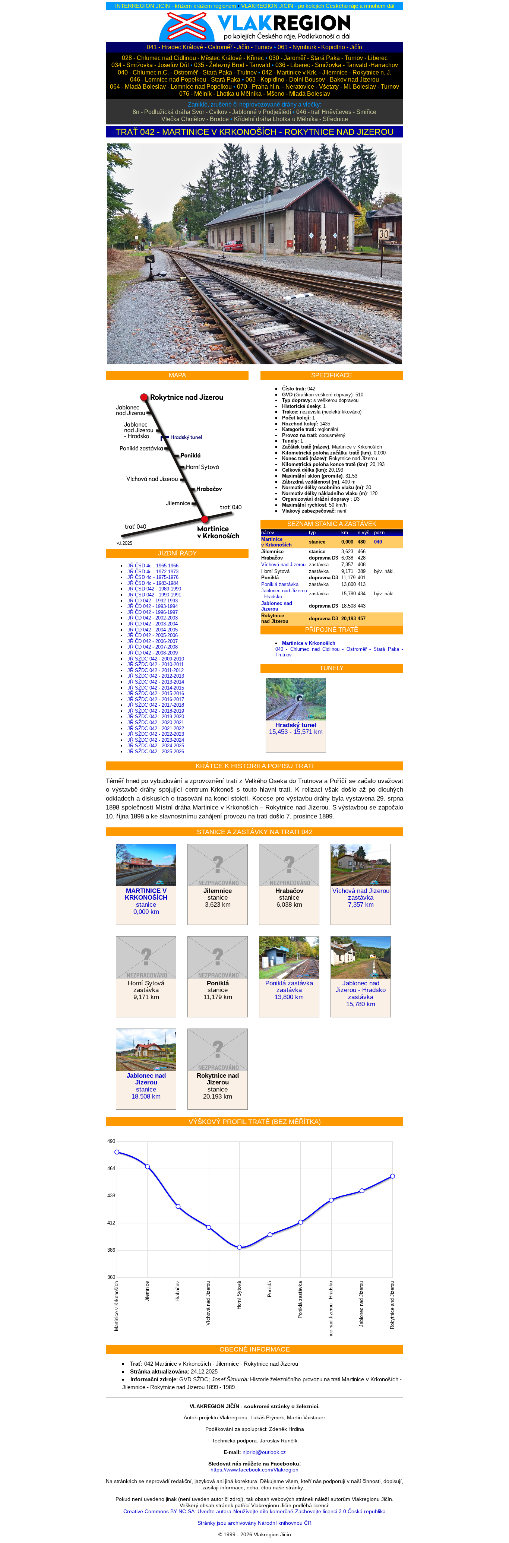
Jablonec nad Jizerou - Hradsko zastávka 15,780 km (361, 994)
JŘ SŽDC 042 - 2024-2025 (155, 745)
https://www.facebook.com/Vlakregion (254, 1470)
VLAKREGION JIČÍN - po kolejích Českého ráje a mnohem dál (317, 6)
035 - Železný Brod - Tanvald (232, 65)
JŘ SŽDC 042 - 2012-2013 (155, 676)
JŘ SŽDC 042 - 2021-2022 (155, 728)
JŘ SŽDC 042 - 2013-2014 (155, 682)
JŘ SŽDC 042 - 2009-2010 (155, 659)
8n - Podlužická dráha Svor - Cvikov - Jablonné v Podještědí (212, 112)
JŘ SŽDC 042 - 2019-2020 (155, 716)
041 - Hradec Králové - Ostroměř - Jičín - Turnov (209, 47)
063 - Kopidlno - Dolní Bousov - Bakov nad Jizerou (312, 79)
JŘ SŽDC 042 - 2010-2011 (155, 664)
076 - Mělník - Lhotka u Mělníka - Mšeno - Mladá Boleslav (254, 94)
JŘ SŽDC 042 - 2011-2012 (155, 670)
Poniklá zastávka (279, 584)
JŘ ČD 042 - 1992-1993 (152, 600)
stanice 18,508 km (146, 1093)
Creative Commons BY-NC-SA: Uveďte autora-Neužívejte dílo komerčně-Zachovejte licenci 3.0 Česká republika (254, 1511)
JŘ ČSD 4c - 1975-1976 (152, 577)
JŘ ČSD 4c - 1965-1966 (152, 565)
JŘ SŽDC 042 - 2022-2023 (155, 734)
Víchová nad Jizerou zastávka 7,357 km (360, 897)
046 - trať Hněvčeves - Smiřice (336, 112)
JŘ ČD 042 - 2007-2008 (152, 647)
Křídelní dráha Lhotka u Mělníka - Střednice (291, 119)
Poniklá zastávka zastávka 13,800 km (289, 990)
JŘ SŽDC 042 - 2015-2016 (155, 693)
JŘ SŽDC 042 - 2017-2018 (155, 705)
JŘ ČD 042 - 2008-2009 (152, 653)
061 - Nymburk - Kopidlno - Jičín (320, 47)
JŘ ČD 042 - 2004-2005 (152, 630)
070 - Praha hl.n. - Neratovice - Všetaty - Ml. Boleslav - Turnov (318, 86)
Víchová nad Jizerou (283, 564)
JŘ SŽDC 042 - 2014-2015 (155, 688)
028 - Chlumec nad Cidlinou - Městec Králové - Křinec (193, 58)
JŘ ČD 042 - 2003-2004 (152, 624)
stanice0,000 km (146, 901)
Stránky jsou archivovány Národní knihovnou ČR (254, 1523)
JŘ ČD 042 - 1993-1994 (152, 606)
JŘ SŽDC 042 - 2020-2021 (155, 722)
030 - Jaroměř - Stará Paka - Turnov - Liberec (328, 58)
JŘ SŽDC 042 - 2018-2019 (155, 711)
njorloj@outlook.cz (264, 1452)
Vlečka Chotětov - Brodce (195, 119)
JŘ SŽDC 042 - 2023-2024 (155, 740)
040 (378, 542)
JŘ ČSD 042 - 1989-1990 (154, 589)
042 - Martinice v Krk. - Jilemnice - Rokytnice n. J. (326, 72)
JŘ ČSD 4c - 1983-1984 (152, 583)
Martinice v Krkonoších (276, 542)
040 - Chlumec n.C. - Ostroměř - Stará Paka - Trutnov (187, 72)
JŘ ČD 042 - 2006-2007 (152, 641)
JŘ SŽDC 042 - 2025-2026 (155, 751)
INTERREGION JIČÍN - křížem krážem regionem (175, 6)
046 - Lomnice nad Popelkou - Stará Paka (185, 79)
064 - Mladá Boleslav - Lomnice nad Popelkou (171, 86)
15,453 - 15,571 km (296, 729)
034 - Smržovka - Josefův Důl (150, 65)
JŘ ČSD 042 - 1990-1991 (154, 595)
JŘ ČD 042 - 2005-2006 (152, 635)
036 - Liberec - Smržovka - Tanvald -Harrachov (336, 65)
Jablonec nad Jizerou (276, 606)
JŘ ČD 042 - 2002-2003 (152, 618)
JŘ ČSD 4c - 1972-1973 (152, 571)
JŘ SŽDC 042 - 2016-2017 (155, 699)
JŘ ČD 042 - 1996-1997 (152, 612)
